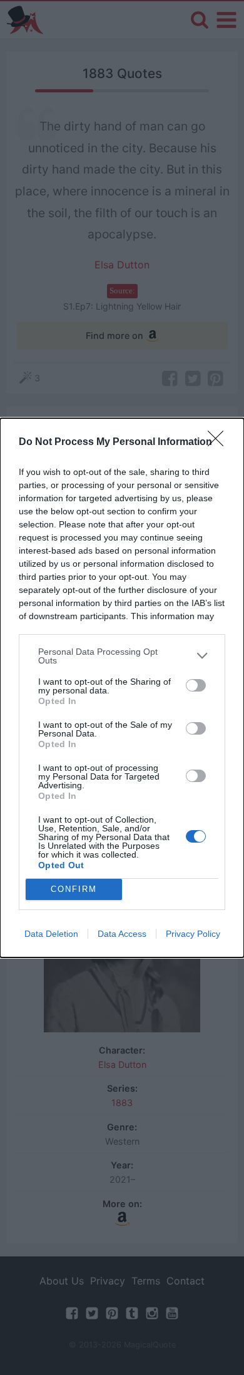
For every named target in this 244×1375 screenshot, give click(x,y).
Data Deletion (51, 934)
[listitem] (122, 656)
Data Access (122, 934)
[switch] (196, 685)
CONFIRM (74, 889)
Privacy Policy (193, 934)
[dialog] (122, 687)
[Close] (219, 442)
